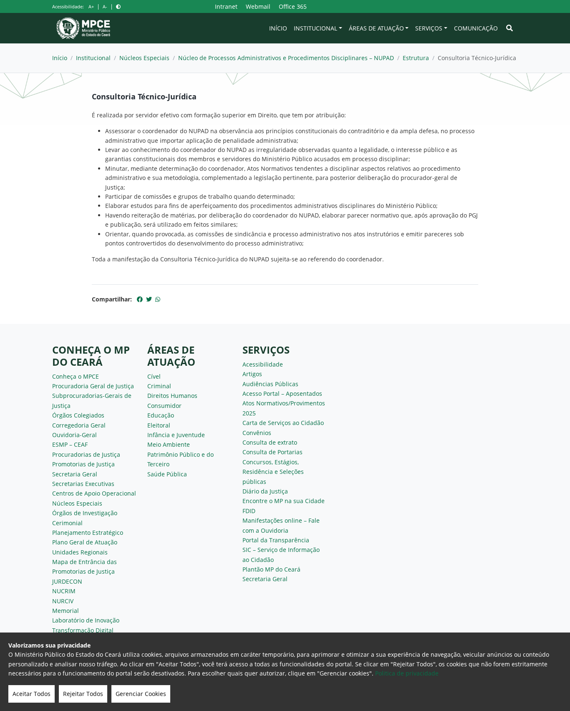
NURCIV (62, 601)
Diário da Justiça (265, 491)
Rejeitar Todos (83, 694)
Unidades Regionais (80, 552)
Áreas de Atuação (376, 28)
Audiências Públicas (270, 384)
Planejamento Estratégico (87, 532)
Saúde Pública (167, 474)
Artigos (252, 374)
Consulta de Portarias (272, 452)
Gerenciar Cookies (141, 694)
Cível (154, 376)
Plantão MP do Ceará (271, 569)
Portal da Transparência (275, 540)
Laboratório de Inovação (85, 620)
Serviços (428, 28)
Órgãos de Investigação (84, 513)
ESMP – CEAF (70, 444)
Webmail (258, 6)
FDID (248, 511)
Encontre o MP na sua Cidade (283, 501)
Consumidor (164, 406)
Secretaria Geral (74, 474)
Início (278, 28)
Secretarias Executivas (83, 484)
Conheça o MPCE (75, 376)
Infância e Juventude (176, 435)
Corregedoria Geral (79, 425)
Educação (160, 415)
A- (105, 6)
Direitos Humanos (172, 396)
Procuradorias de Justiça (86, 454)
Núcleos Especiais (144, 58)
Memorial (65, 611)
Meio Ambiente (168, 444)
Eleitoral (158, 425)
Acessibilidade (262, 364)
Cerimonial (67, 523)
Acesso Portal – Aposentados (282, 393)
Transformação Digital (82, 630)
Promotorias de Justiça (83, 464)
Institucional (315, 28)
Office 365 (293, 6)
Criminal (159, 386)
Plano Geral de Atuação (84, 542)
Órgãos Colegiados (78, 415)
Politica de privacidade (407, 673)
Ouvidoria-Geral (74, 435)
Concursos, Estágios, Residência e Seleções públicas (273, 472)
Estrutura (416, 58)
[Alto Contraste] (118, 6)
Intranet (226, 6)
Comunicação (476, 28)
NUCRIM (64, 591)
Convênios (256, 433)
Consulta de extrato (269, 442)
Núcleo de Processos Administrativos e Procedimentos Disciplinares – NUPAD (286, 58)
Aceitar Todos (31, 694)
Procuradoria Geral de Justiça (93, 386)
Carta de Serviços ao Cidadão (283, 423)
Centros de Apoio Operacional (94, 493)
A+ (91, 6)
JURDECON (67, 581)
